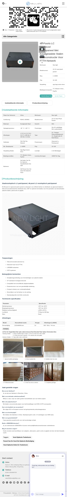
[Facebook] (10, 483)
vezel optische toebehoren (22, 437)
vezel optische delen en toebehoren (15, 445)
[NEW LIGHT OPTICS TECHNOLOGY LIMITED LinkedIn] (21, 483)
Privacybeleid (7, 493)
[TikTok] (25, 483)
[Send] (62, 494)
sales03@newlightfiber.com (12, 478)
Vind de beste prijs (46, 96)
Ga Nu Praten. (59, 96)
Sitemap (14, 493)
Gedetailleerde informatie (14, 103)
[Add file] (32, 494)
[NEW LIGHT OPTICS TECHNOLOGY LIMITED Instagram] (14, 483)
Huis (6, 30)
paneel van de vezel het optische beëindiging (18, 441)
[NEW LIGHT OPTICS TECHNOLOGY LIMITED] (34, 3)
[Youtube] (17, 483)
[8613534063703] (28, 483)
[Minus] (63, 456)
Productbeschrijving (40, 103)
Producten (11, 30)
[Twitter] (7, 483)
